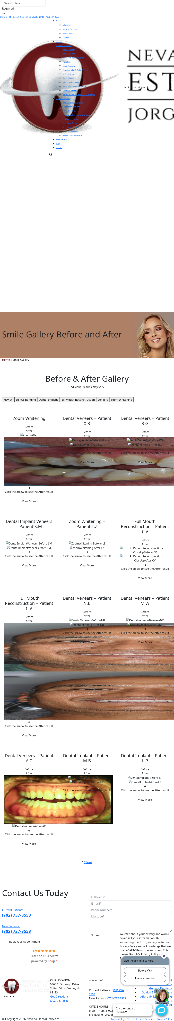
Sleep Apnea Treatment (72, 127)
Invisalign (66, 62)
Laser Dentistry (69, 66)
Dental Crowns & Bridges (73, 102)
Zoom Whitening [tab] (121, 400)
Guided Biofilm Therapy (72, 135)
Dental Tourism (69, 33)
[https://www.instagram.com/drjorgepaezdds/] (14, 996)
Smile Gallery (61, 139)
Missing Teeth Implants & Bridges (76, 115)
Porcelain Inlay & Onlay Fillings (75, 70)
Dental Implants (69, 54)
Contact (59, 147)
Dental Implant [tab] (48, 400)
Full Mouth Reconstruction (73, 58)
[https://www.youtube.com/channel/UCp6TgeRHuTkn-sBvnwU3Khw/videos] (18, 996)
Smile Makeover (69, 74)
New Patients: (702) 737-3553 (45, 16)
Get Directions (59, 996)
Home (6, 360)
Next (89, 862)
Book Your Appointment (135, 87)
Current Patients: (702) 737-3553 (15, 16)
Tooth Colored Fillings (71, 82)
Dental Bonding (69, 49)
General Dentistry (63, 98)
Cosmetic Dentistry (63, 45)
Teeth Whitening (69, 78)
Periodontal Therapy (71, 119)
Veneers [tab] (103, 400)
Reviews (66, 37)
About (58, 21)
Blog (58, 143)
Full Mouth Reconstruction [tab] (78, 400)
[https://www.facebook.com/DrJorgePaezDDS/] (8, 996)
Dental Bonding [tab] (26, 400)
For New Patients (70, 29)
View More (29, 501)
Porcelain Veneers (70, 90)
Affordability (68, 25)
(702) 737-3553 (116, 998)
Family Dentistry (69, 111)
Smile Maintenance (70, 131)
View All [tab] (8, 400)
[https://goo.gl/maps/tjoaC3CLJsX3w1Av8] (11, 996)
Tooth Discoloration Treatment (75, 86)
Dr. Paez (59, 41)
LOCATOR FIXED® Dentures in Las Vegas (79, 94)
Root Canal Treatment (72, 123)
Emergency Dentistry (71, 107)
